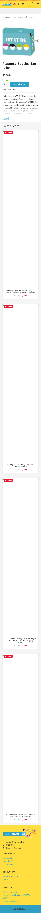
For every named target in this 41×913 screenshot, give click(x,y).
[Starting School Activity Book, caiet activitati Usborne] (20, 383)
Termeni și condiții (10, 892)
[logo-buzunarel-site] (9, 4)
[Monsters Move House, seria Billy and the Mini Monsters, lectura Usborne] (20, 209)
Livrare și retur (8, 864)
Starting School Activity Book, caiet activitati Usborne (20, 465)
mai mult (6, 118)
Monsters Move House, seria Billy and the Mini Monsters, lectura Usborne (20, 292)
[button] (18, 4)
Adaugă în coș (19, 84)
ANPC (5, 898)
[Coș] (23, 4)
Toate (14, 17)
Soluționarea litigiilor (11, 901)
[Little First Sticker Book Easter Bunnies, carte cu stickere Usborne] (20, 733)
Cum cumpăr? (8, 858)
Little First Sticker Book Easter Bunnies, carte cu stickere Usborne (20, 815)
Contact (6, 879)
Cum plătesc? (8, 861)
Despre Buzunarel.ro (11, 876)
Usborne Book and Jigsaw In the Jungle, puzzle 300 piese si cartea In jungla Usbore (20, 640)
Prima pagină (6, 17)
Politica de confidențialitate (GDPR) (16, 895)
